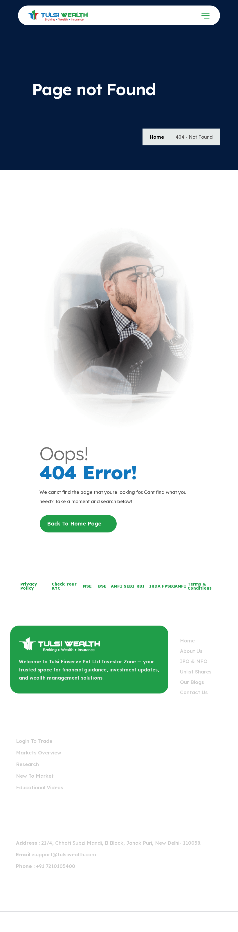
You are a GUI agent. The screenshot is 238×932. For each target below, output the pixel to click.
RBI (140, 586)
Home (157, 137)
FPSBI (168, 586)
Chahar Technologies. (208, 920)
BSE (102, 586)
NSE (87, 586)
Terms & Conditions (199, 586)
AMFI (116, 586)
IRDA (155, 586)
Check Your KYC (64, 586)
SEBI (129, 586)
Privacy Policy (28, 586)
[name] (57, 15)
